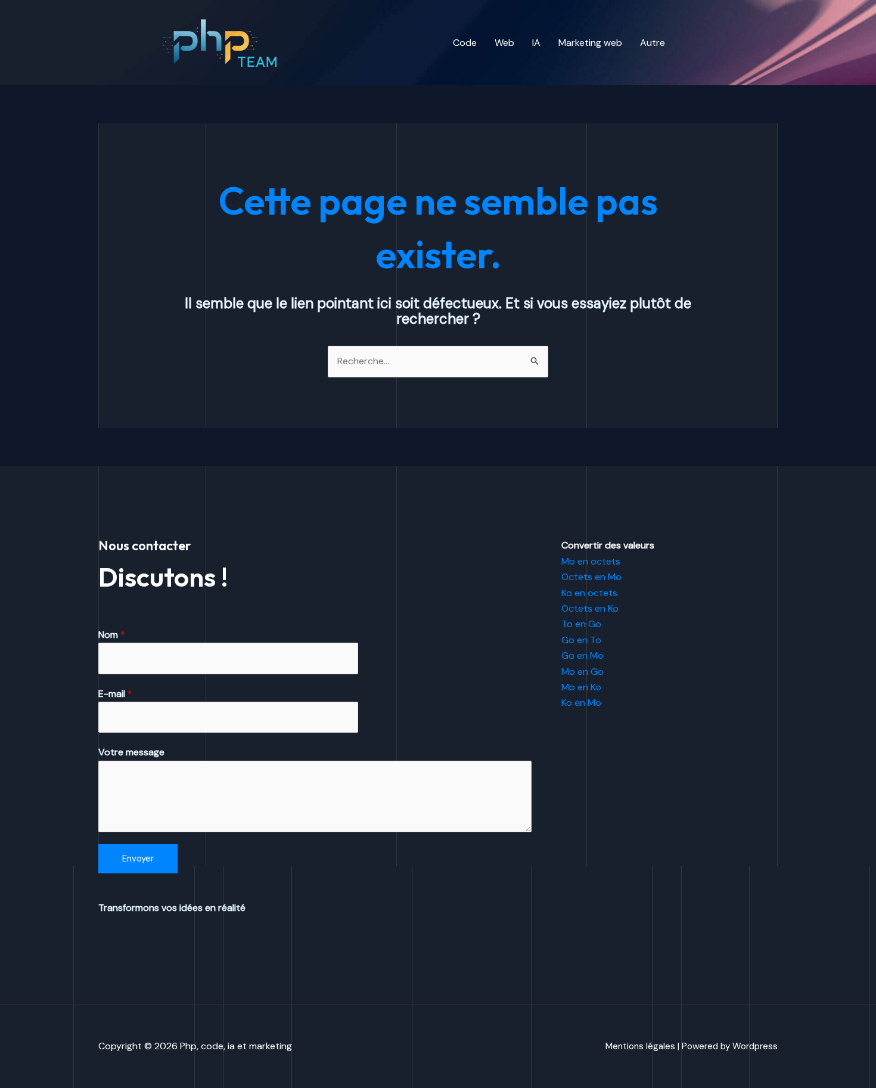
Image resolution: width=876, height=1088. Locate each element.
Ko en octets (589, 593)
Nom (111, 634)
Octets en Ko (590, 608)
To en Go (581, 624)
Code (465, 42)
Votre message (131, 752)
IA (536, 42)
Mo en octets (590, 561)
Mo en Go (582, 671)
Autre (652, 42)
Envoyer (138, 858)
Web (504, 42)
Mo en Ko (581, 687)
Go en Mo (582, 655)
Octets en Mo (591, 577)
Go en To (581, 640)
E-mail (115, 693)
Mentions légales (640, 1046)
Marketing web (590, 42)
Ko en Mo (581, 702)
